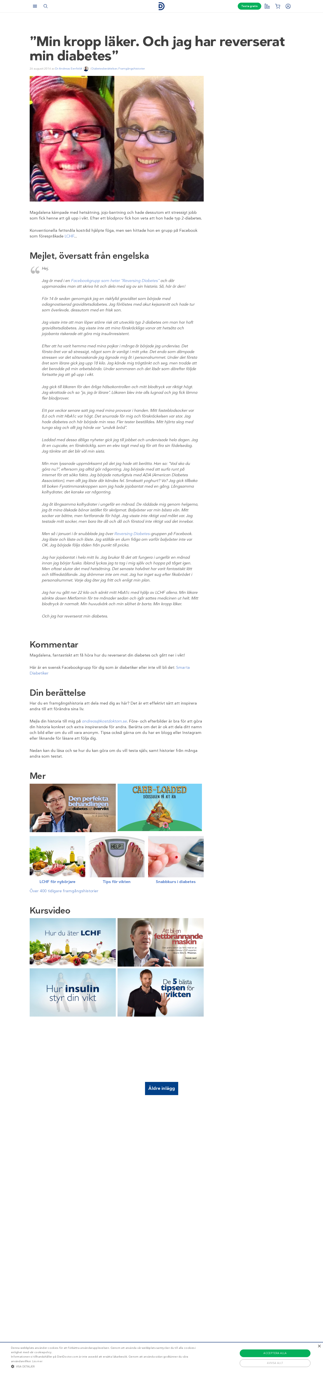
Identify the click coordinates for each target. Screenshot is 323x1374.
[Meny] (35, 6)
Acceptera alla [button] (275, 1353)
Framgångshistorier (131, 68)
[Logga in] (288, 6)
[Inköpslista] (277, 6)
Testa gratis (249, 6)
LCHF (69, 236)
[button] (109, 1366)
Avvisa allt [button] (275, 1363)
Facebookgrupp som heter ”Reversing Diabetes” (115, 280)
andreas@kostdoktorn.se (104, 721)
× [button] (319, 1346)
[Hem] (161, 6)
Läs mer (37, 1361)
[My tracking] (267, 6)
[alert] (161, 1358)
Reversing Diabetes (132, 533)
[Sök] (45, 6)
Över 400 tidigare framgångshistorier (64, 891)
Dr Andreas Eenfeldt (68, 68)
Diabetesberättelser (104, 68)
